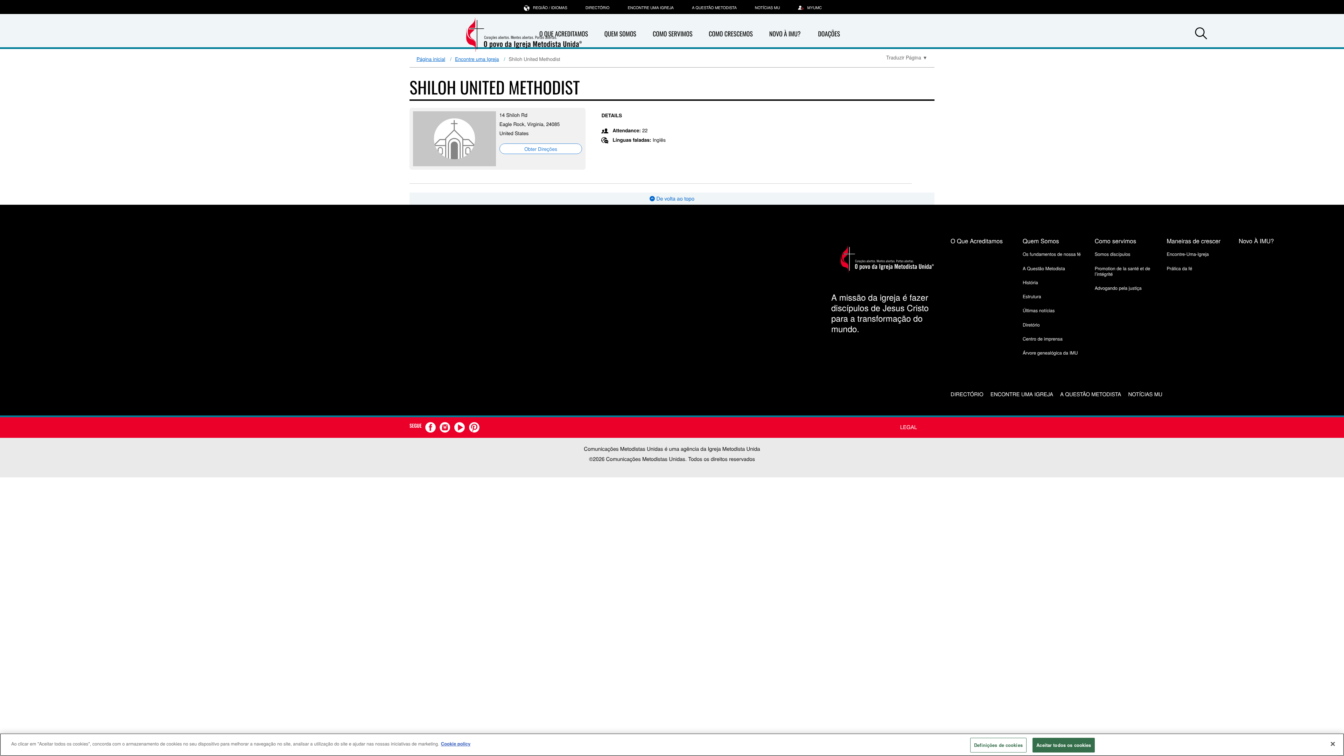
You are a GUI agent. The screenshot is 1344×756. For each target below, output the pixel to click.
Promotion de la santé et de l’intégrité (1122, 271)
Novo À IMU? (785, 33)
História (1030, 282)
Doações (829, 33)
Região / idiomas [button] (550, 7)
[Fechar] (1332, 743)
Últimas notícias (1039, 310)
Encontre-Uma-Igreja (1188, 254)
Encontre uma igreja (651, 7)
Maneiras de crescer (1193, 240)
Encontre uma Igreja (477, 58)
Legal (908, 427)
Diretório (1031, 324)
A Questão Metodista (714, 7)
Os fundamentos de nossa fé (1052, 254)
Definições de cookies (998, 745)
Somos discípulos (1112, 254)
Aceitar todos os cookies (1063, 745)
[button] (1201, 34)
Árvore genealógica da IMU (1050, 352)
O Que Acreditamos (977, 240)
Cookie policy (456, 743)
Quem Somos (620, 33)
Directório (598, 7)
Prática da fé (1179, 268)
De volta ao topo (674, 198)
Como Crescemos (731, 33)
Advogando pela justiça (1118, 288)
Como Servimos (672, 33)
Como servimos (1115, 240)
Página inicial (430, 58)
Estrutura (1032, 296)
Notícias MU (767, 7)
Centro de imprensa (1043, 338)
